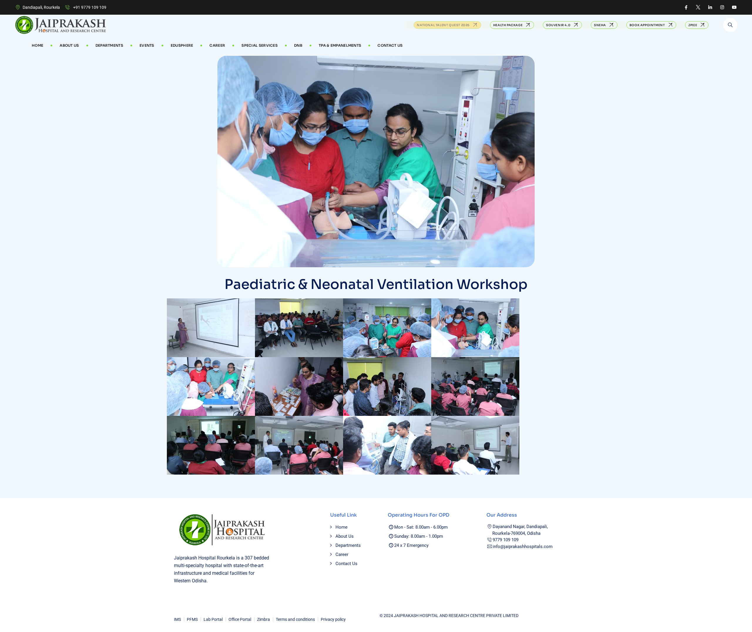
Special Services (259, 45)
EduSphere (182, 45)
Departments (109, 45)
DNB (298, 45)
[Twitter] (698, 7)
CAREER (217, 45)
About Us (69, 45)
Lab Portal (213, 619)
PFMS (192, 619)
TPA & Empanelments (340, 45)
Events (147, 45)
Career (341, 554)
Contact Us (389, 45)
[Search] (730, 25)
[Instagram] (722, 7)
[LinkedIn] (710, 7)
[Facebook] (686, 7)
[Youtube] (734, 7)
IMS (177, 619)
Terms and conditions (295, 619)
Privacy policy (333, 619)
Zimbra (263, 619)
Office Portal (240, 619)
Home (37, 45)
